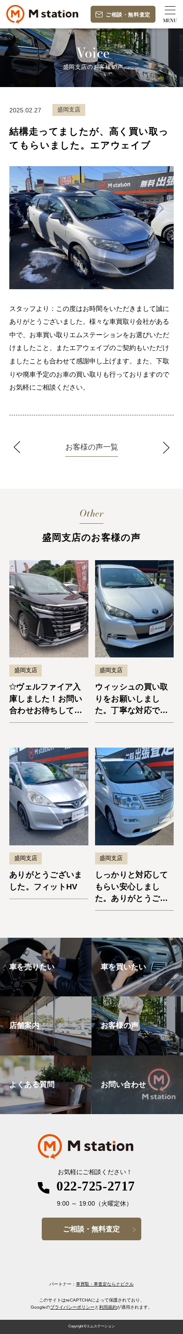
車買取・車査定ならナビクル (105, 1284)
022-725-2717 (95, 1186)
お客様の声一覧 (91, 447)
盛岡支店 (25, 670)
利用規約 (108, 1307)
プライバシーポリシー (72, 1307)
